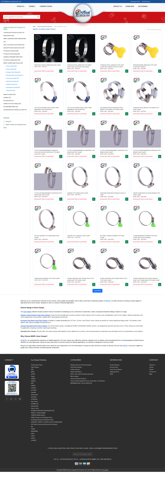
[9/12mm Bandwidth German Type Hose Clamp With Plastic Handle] (147, 219)
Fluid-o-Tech (35, 408)
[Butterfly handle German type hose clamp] (114, 219)
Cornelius (34, 397)
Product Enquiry (114, 365)
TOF (32, 369)
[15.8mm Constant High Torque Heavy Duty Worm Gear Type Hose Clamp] (81, 261)
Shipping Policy (114, 372)
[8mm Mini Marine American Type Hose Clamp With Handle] (147, 48)
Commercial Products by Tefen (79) (14, 32)
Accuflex (33, 390)
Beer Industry (74, 376)
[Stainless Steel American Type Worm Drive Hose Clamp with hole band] (81, 48)
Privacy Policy (114, 367)
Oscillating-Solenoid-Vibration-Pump (42, 420)
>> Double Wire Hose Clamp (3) (14, 75)
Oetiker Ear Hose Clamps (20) (12, 103)
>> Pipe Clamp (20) (10, 69)
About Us (152, 365)
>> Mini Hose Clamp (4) (11, 81)
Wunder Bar (34, 406)
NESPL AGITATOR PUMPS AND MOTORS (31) (15, 40)
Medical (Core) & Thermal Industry (80, 365)
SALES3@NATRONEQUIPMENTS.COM (105, 448)
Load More (97, 291)
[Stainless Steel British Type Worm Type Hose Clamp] (147, 91)
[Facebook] (7, 399)
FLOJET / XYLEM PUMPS (38, 413)
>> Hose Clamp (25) (11, 66)
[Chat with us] (12, 372)
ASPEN (33, 379)
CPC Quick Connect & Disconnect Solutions (44, 424)
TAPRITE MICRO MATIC (38, 415)
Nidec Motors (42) (9, 35)
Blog (150, 374)
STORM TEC (34, 404)
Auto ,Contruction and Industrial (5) (14, 44)
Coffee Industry (75, 369)
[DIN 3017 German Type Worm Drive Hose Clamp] (48, 219)
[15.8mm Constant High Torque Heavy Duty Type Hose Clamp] (114, 261)
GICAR (33, 374)
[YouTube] (20, 399)
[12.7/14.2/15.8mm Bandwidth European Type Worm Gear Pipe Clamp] (81, 133)
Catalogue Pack (135, 1)
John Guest (34, 401)
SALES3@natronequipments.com (11, 1)
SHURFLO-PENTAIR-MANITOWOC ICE (42, 411)
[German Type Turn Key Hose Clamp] (81, 219)
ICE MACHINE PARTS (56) (11, 106)
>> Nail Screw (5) (10, 90)
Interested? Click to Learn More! (44, 71)
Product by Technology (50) (12, 54)
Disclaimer (105, 470)
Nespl (33, 376)
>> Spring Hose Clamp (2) (12, 87)
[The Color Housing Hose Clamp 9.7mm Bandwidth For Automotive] (48, 91)
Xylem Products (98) (10, 94)
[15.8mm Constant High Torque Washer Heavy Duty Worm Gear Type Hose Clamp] (147, 261)
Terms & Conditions (116, 369)
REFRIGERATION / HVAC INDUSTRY (81, 383)
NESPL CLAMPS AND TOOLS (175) (13, 63)
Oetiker (33, 385)
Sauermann (34, 395)
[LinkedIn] (16, 399)
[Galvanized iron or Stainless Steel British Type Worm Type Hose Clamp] (114, 91)
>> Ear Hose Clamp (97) (12, 78)
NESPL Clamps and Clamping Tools (41, 417)
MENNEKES (34, 431)
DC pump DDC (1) (8, 100)
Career (151, 367)
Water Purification (75, 372)
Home (34, 26)
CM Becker (34, 399)
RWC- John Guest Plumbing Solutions (81, 374)
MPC (32, 383)
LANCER (33, 440)
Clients (151, 369)
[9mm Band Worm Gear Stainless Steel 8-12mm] (114, 176)
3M (32, 427)
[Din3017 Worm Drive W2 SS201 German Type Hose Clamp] (147, 176)
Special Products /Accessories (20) (14, 47)
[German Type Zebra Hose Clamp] (81, 176)
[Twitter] (11, 399)
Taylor (33, 436)
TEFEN (33, 429)
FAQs (111, 374)
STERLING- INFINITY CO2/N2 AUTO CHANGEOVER (46, 422)
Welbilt (33, 381)
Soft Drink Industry (76, 367)
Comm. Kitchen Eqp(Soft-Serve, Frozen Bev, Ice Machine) (87, 381)
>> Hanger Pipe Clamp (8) (12, 72)
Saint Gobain (35, 367)
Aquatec (33, 392)
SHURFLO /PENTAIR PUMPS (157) (13, 57)
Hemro (33, 438)
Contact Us (152, 372)
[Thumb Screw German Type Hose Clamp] (48, 261)
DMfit (32, 372)
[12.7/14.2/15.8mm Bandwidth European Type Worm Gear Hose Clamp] (48, 176)
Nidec (32, 433)
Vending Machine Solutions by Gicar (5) (15, 109)
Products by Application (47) (12, 60)
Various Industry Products (45, 26)
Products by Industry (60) (11, 51)
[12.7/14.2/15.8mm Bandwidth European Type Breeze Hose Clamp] (114, 133)
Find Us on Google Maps (82, 454)
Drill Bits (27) (7, 97)
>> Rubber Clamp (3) (11, 84)
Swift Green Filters (36, 365)
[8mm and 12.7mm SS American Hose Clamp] (48, 48)
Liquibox (33, 388)
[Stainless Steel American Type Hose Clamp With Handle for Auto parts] (114, 48)
